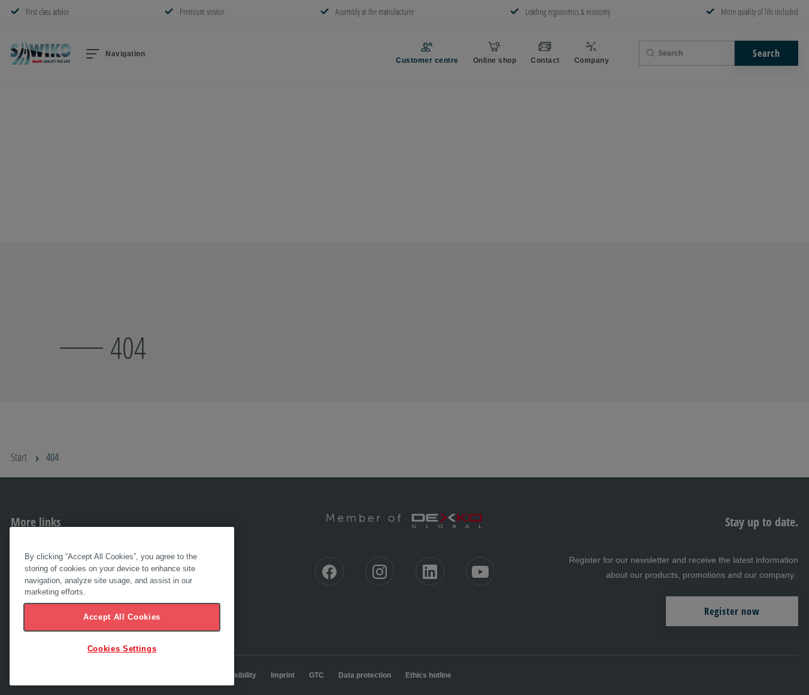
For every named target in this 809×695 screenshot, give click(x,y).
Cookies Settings (122, 648)
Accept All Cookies (121, 616)
